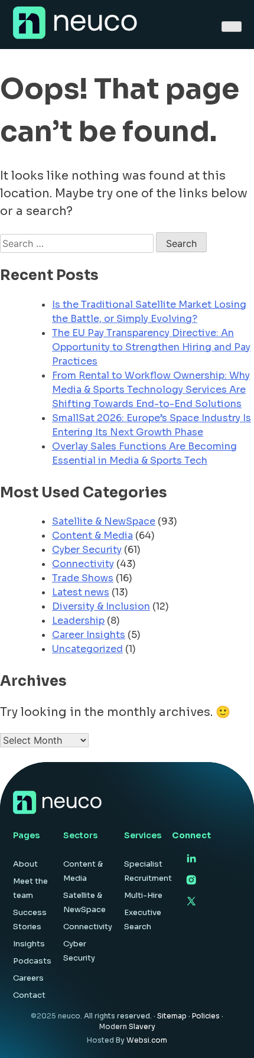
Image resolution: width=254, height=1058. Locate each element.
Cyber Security (87, 549)
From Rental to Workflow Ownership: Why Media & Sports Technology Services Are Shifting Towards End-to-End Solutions (151, 389)
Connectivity (83, 564)
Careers (28, 978)
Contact (29, 995)
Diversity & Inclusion (101, 606)
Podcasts (32, 961)
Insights (29, 944)
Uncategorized (87, 649)
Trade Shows (82, 578)
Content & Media (92, 535)
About (25, 864)
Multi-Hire (143, 895)
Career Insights (88, 635)
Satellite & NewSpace (103, 521)
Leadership (78, 620)
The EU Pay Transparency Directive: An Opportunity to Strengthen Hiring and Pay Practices (151, 347)
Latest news (80, 592)
